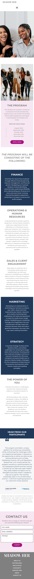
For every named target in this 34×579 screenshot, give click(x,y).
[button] (17, 7)
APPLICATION (17, 565)
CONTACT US (17, 575)
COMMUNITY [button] (17, 568)
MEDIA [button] (17, 573)
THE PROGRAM (17, 563)
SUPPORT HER (17, 570)
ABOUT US (17, 560)
